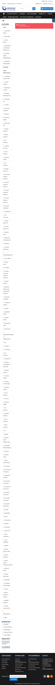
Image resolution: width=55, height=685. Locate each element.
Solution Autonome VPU (27, 17)
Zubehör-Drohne (6, 318)
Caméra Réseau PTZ (6, 227)
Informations (6, 622)
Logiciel (6, 434)
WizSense (6, 243)
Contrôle (6, 104)
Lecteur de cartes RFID (6, 298)
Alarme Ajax (7, 36)
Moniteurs (6, 114)
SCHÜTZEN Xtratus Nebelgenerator (7, 56)
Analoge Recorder (5, 170)
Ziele (5, 617)
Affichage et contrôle (6, 89)
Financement (18, 666)
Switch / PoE (7, 530)
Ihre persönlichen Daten (34, 667)
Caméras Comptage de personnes (6, 364)
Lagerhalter (7, 513)
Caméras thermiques (6, 248)
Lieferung (6, 624)
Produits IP (6, 346)
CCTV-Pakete (7, 258)
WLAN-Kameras (5, 426)
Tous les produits (12, 14)
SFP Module (7, 527)
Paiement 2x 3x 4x (8, 632)
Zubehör (49, 14)
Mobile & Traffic (6, 456)
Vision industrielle (5, 541)
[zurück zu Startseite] (3, 21)
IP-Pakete (6, 267)
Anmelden (50, 1)
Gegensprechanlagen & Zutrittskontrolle (8, 337)
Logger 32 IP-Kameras (7, 476)
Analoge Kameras (32, 14)
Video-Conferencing (6, 461)
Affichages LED (6, 100)
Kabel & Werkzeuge (6, 575)
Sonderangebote (6, 659)
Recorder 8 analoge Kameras (6, 176)
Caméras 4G (7, 358)
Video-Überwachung (6, 71)
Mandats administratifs (20, 667)
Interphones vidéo (13, 17)
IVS (5, 430)
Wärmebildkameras (8, 255)
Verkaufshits (6, 639)
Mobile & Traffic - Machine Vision (6, 440)
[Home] (4, 13)
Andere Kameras (5, 135)
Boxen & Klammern (5, 556)
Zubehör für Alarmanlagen (6, 62)
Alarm (4, 17)
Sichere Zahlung (8, 627)
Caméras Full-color (6, 147)
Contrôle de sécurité (6, 304)
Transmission (7, 520)
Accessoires (7, 329)
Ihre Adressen (32, 666)
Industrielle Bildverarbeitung (7, 446)
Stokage (6, 509)
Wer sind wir (18, 669)
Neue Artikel (4, 661)
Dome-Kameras (5, 153)
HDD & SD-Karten (6, 569)
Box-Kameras (5, 141)
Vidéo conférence (6, 535)
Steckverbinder (6, 614)
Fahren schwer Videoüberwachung (8, 563)
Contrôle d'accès (6, 282)
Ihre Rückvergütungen (34, 664)
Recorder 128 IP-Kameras (7, 471)
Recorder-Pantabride (6, 207)
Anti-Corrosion (5, 216)
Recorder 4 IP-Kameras (6, 493)
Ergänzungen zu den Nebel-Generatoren (7, 48)
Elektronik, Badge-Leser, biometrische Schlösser (6, 290)
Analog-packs (5, 263)
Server (6, 516)
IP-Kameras (22, 14)
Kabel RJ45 (7, 579)
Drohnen (6, 308)
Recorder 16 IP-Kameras (6, 482)
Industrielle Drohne (6, 313)
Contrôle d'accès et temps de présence (6, 274)
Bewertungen (7, 629)
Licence (6, 589)
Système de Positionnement (6, 239)
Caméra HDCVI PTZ (5, 222)
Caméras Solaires (6, 388)
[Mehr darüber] (2, 649)
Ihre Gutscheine (32, 669)
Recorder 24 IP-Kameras (6, 488)
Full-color (6, 398)
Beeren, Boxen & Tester (6, 550)
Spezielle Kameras (6, 414)
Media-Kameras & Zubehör (5, 595)
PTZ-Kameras (5, 164)
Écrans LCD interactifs (6, 109)
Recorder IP (7, 466)
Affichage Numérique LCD (6, 94)
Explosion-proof (6, 233)
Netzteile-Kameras (6, 601)
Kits (5, 342)
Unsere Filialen (7, 635)
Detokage (38, 17)
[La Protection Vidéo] (9, 8)
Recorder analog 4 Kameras (6, 200)
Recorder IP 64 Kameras (6, 505)
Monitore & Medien (6, 118)
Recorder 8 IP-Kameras (6, 499)
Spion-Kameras (5, 420)
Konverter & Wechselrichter (6, 584)
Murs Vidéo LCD (6, 124)
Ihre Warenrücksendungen (34, 661)
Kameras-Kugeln (6, 158)
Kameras (6, 451)
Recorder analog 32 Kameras (6, 192)
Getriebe (6, 523)
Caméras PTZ (42, 14)
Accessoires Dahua (6, 32)
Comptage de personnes (6, 77)
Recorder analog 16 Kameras (6, 184)
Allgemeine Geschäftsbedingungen (20, 661)
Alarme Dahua (5, 41)
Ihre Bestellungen (33, 659)
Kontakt (4, 3)
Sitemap (4, 668)
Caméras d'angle (6, 371)
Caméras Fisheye (6, 377)
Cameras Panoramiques (6, 382)
